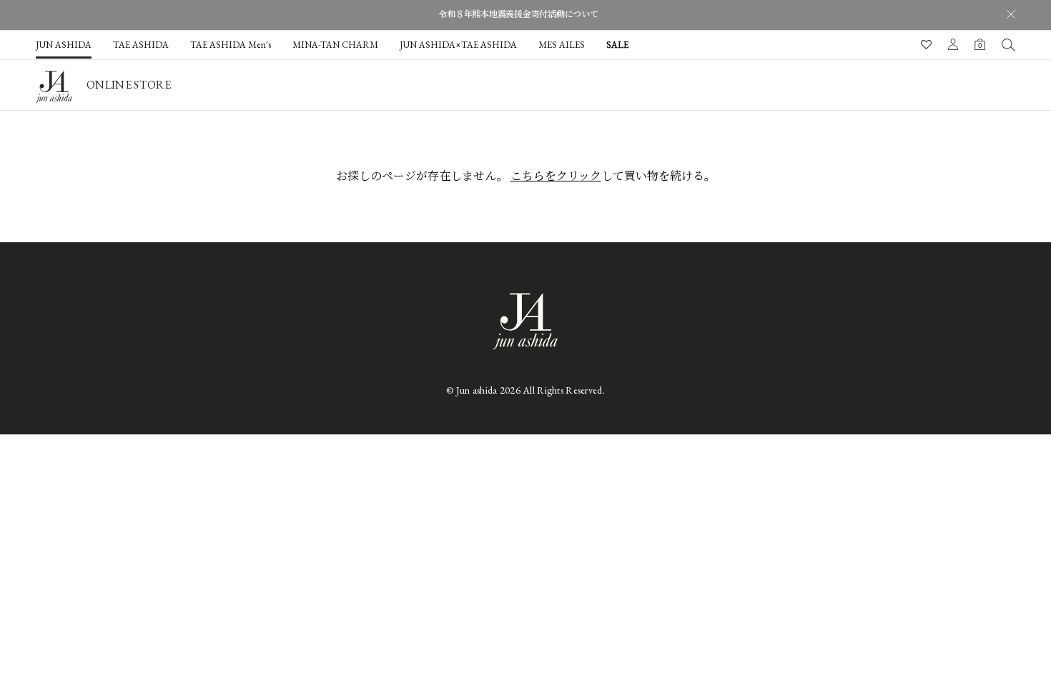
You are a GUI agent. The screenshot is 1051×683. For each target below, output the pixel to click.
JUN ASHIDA (64, 45)
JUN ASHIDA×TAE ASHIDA (458, 45)
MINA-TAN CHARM (335, 45)
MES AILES (561, 45)
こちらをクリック (555, 176)
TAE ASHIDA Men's (230, 45)
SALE (617, 45)
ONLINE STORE (129, 84)
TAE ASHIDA (141, 45)
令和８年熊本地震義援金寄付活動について (518, 14)
